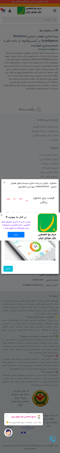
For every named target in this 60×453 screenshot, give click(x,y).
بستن (8, 268)
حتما (16, 234)
